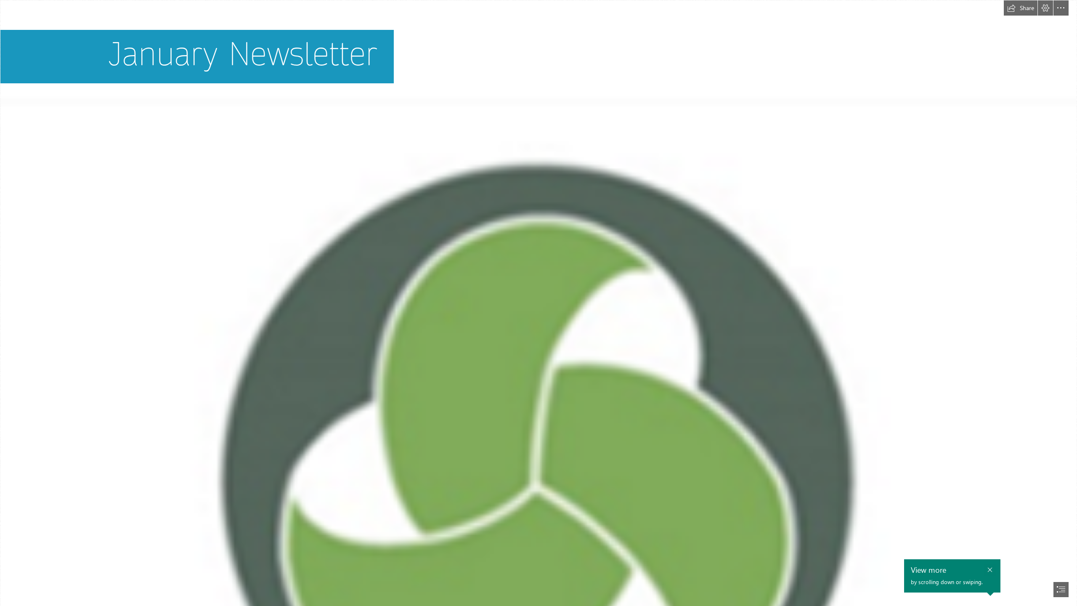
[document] (538, 303)
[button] (1020, 8)
